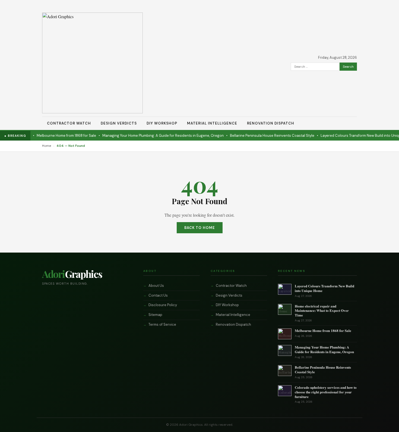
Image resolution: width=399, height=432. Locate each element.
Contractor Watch (69, 123)
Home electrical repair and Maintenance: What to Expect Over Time (322, 310)
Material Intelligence (212, 123)
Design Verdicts (119, 123)
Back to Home (199, 227)
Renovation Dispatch (270, 123)
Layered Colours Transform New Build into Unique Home (324, 288)
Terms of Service (162, 324)
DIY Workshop (162, 123)
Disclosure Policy (162, 305)
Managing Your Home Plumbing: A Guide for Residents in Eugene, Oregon (156, 135)
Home (46, 146)
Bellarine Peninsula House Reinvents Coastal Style (265, 135)
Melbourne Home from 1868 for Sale (60, 135)
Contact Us (158, 295)
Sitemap (155, 314)
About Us (156, 285)
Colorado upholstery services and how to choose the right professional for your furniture (326, 392)
